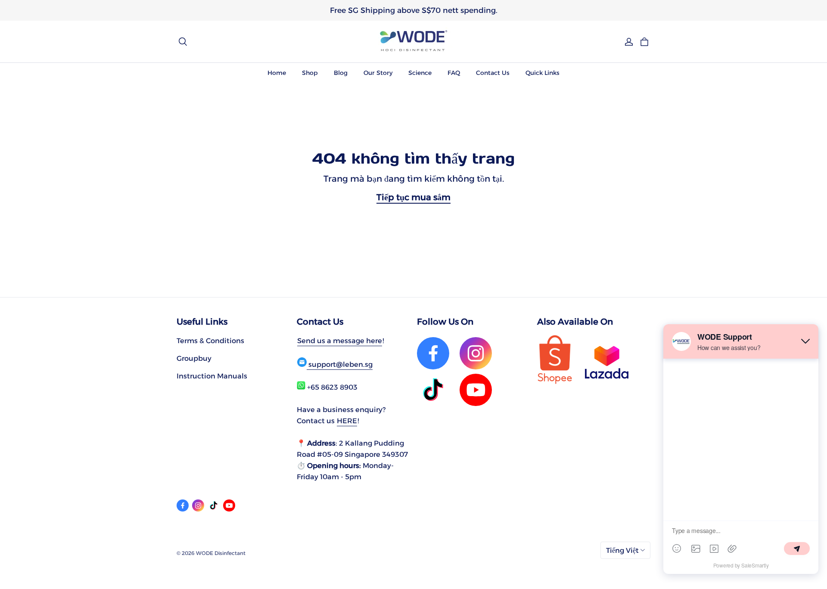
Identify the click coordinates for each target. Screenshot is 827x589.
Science (420, 73)
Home (276, 73)
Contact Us (493, 73)
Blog (341, 73)
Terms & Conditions (210, 340)
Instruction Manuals (212, 376)
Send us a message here (339, 340)
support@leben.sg (340, 364)
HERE (347, 420)
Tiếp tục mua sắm (413, 197)
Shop (310, 73)
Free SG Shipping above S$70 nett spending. (413, 10)
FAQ (454, 73)
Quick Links (542, 73)
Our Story (378, 73)
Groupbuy (194, 358)
